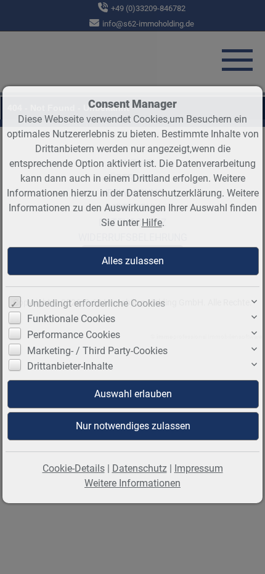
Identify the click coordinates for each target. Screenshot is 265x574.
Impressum (198, 468)
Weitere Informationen (132, 483)
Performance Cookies (73, 335)
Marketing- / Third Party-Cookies (97, 351)
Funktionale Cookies (71, 319)
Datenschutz (139, 468)
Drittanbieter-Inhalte (70, 366)
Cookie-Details (74, 468)
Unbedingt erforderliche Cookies (96, 303)
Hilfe (152, 222)
